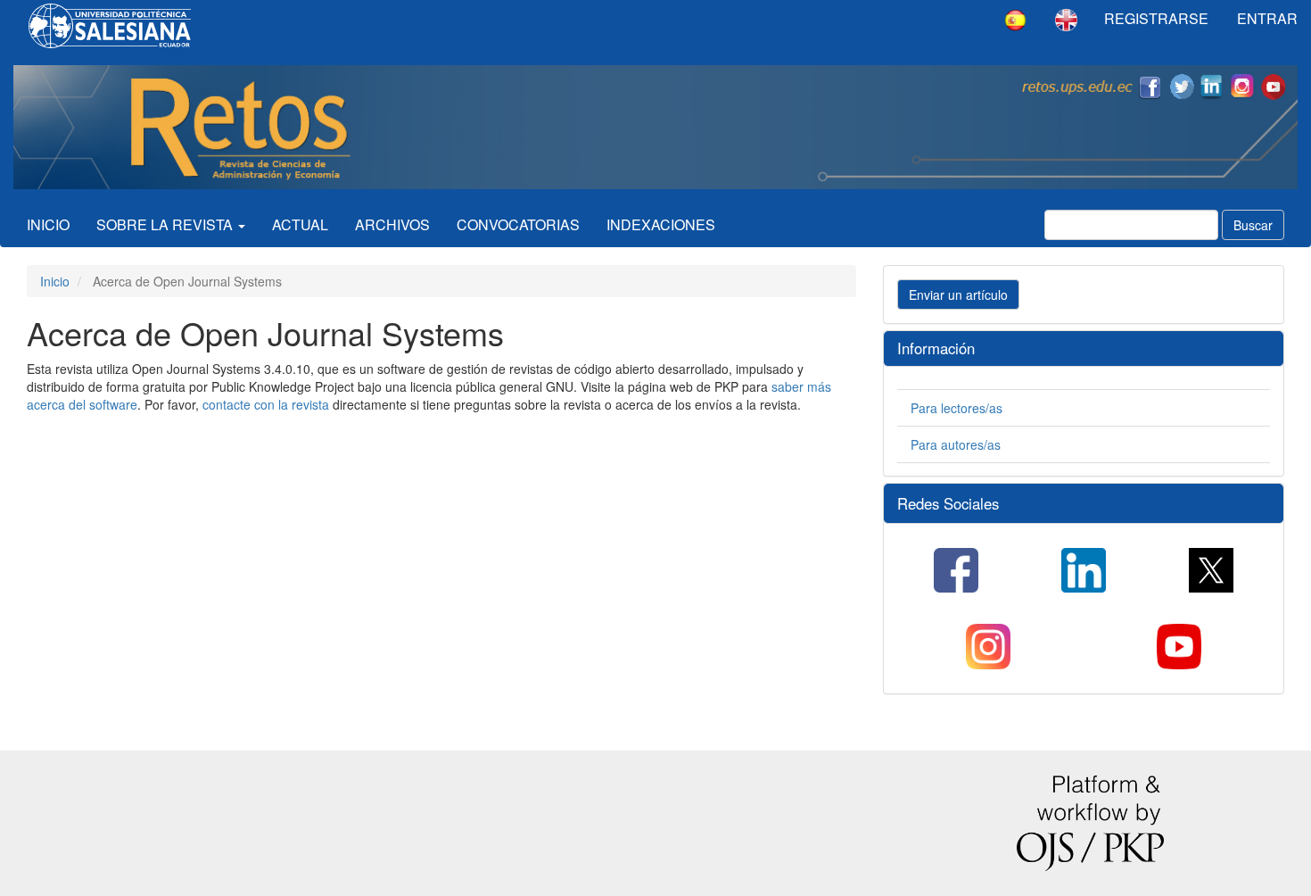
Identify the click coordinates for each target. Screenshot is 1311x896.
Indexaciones (660, 224)
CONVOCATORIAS (518, 224)
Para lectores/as (956, 408)
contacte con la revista (265, 404)
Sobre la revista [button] (166, 224)
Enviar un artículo (958, 294)
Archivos (392, 224)
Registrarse (1156, 18)
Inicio (48, 224)
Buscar (1253, 225)
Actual (300, 224)
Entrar (1267, 18)
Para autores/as (956, 444)
